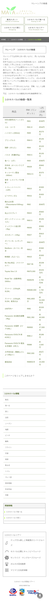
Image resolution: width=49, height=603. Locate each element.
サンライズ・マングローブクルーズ (26, 558)
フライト (8, 447)
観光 (6, 400)
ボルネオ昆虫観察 (18, 564)
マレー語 (8, 477)
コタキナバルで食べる (36, 20)
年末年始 (8, 489)
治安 (6, 417)
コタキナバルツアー (36, 28)
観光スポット (12, 20)
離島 (6, 441)
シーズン (8, 423)
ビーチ (7, 435)
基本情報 (8, 483)
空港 (6, 453)
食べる (7, 405)
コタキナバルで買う (12, 28)
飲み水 (7, 465)
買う (6, 411)
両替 (6, 459)
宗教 (6, 495)
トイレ (7, 471)
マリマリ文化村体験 (19, 570)
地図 (6, 429)
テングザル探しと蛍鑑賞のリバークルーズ (27, 542)
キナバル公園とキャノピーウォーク (26, 551)
